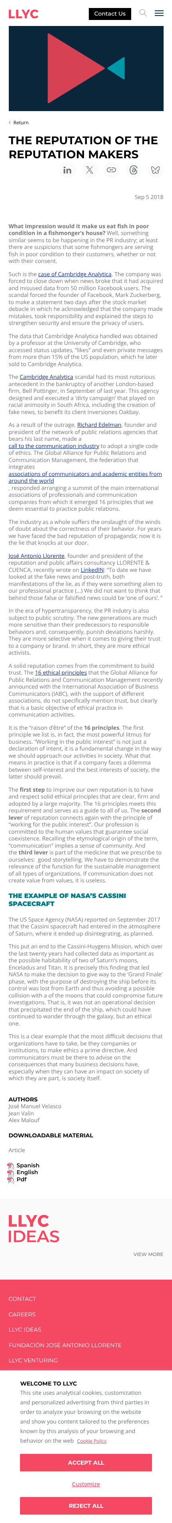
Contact (22, 1299)
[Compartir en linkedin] (68, 170)
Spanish (28, 1165)
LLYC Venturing (33, 1360)
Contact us (110, 13)
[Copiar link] (112, 170)
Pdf (22, 1179)
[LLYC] (23, 14)
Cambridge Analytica (46, 377)
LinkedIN (92, 570)
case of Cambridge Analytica (75, 274)
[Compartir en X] (90, 170)
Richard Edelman (99, 425)
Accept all (86, 1462)
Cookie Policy (91, 1440)
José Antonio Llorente (37, 556)
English (27, 1172)
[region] (86, 1446)
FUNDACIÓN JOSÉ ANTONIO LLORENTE (65, 1345)
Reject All (86, 1505)
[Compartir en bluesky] (156, 170)
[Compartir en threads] (134, 170)
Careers (22, 1314)
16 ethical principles (61, 673)
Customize (86, 1484)
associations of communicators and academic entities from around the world (85, 478)
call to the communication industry (54, 446)
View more (148, 1255)
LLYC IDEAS (25, 1329)
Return (21, 122)
